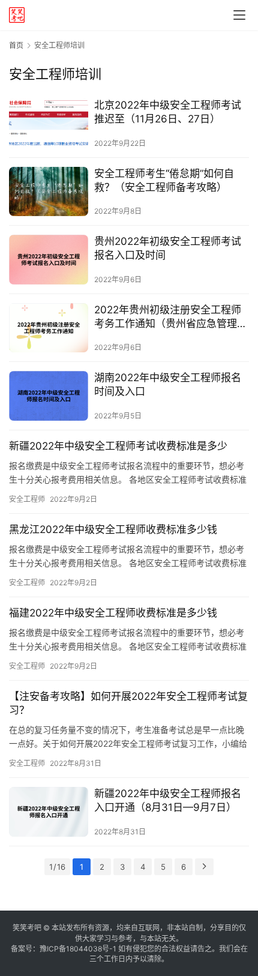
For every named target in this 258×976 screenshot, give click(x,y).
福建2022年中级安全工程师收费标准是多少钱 (113, 613)
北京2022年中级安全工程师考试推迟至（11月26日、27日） (167, 112)
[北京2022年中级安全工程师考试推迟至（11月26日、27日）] (48, 123)
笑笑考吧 (27, 927)
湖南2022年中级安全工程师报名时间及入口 (167, 384)
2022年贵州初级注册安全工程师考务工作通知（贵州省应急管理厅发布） (170, 317)
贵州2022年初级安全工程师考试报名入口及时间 (167, 248)
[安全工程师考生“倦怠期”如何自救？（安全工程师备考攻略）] (48, 192)
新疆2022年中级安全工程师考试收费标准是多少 (118, 446)
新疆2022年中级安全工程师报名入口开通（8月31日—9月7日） (167, 800)
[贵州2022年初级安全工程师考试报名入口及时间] (48, 260)
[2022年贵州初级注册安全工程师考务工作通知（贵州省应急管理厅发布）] (48, 328)
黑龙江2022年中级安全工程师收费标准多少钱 (113, 529)
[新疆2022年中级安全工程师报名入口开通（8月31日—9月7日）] (48, 812)
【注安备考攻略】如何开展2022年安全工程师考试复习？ (128, 703)
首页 (16, 45)
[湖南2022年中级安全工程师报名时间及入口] (48, 396)
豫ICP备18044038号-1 (78, 948)
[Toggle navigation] (239, 15)
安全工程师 (27, 499)
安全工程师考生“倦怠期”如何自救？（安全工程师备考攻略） (164, 180)
